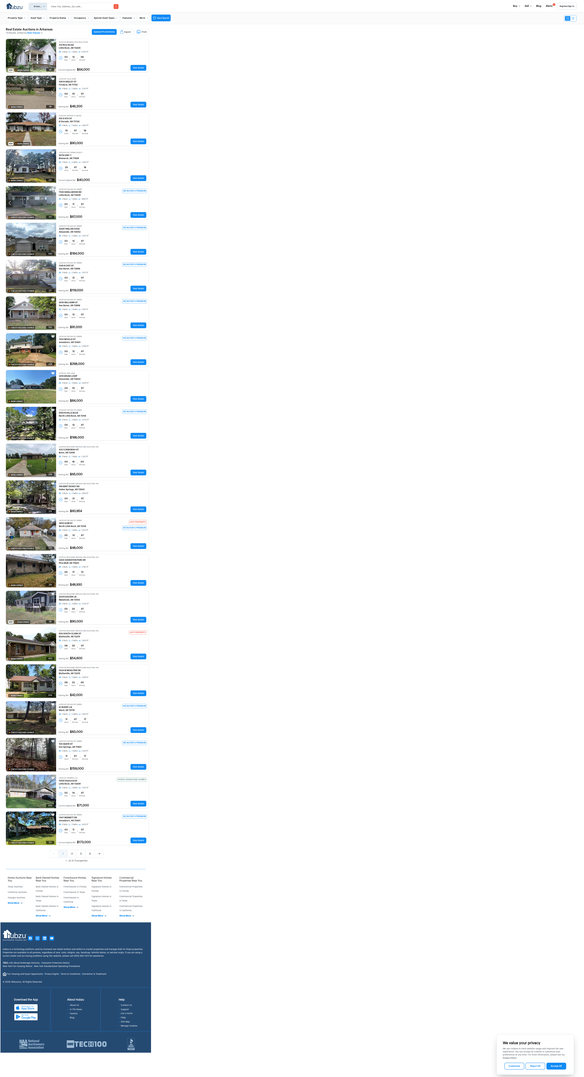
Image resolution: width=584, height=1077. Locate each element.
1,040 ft (84, 52)
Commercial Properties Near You (130, 879)
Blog (538, 6)
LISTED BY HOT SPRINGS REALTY (70, 152)
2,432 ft (85, 604)
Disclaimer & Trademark (94, 974)
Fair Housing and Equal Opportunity (25, 974)
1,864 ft (85, 125)
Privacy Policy (509, 1058)
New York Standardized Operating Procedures (57, 966)
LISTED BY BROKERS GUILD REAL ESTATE (73, 42)
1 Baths (74, 52)
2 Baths (75, 89)
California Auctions (17, 892)
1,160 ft (85, 309)
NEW (11, 70)
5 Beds (65, 824)
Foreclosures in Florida (75, 887)
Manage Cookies (129, 1026)
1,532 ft (85, 788)
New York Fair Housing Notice (17, 966)
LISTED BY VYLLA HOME (67, 79)
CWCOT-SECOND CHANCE (22, 217)
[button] (10, 55)
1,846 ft (85, 677)
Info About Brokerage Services (21, 963)
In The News (76, 1009)
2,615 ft (85, 824)
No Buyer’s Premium (134, 191)
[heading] (120, 32)
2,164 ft (85, 751)
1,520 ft (85, 236)
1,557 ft (85, 273)
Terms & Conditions (70, 974)
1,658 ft (85, 493)
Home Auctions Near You (20, 879)
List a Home (127, 1013)
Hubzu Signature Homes (132, 780)
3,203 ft (85, 420)
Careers (74, 1014)
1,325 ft (84, 456)
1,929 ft (85, 714)
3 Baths (75, 346)
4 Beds (65, 346)
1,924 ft (85, 640)
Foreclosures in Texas (74, 892)
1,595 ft (85, 567)
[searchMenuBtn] (116, 6)
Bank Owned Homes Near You (47, 879)
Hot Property (138, 522)
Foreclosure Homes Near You (75, 879)
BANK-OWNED (23, 70)
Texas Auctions (15, 887)
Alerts (550, 5)
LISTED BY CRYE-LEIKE (67, 373)
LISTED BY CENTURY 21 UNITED (70, 116)
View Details (138, 68)
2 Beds (65, 162)
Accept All (556, 1066)
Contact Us (126, 1005)
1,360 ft (85, 162)
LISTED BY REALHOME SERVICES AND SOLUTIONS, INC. (79, 447)
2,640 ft (85, 383)
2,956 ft (85, 346)
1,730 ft (85, 89)
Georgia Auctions (16, 898)
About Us (74, 1005)
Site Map (125, 1022)
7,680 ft (84, 199)
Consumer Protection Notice (55, 963)
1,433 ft (84, 530)
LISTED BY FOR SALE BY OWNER (70, 189)
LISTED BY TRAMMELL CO (68, 778)
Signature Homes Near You (102, 879)
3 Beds (65, 52)
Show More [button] (13, 903)
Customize (514, 1066)
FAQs (123, 1018)
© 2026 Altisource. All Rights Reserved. (22, 982)
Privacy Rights (52, 974)
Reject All (535, 1066)
